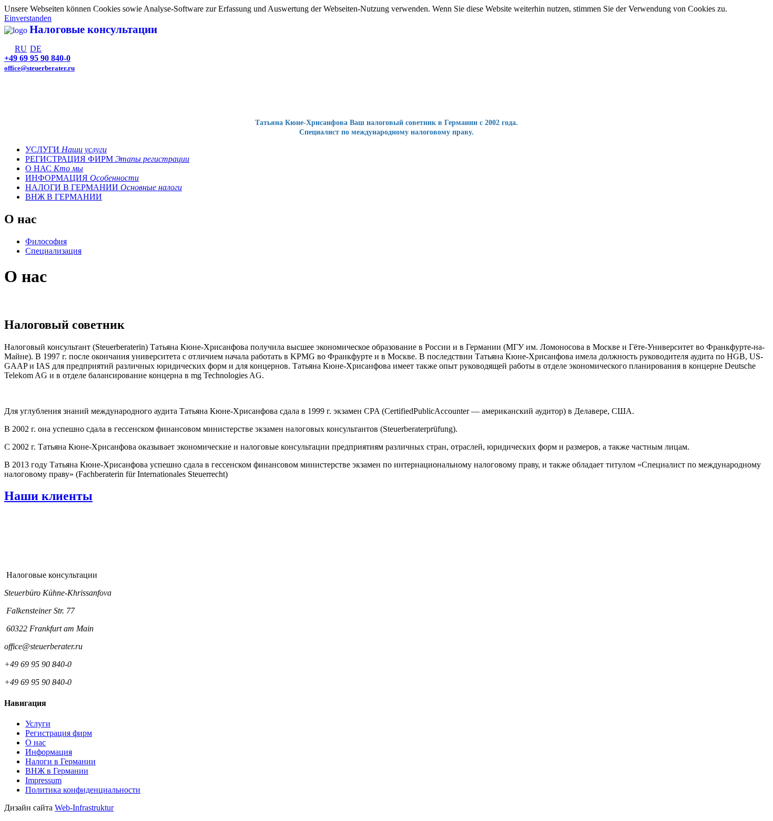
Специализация (53, 250)
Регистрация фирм (58, 733)
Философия (46, 241)
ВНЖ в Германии (56, 770)
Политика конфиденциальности (82, 789)
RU (21, 48)
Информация (48, 751)
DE (36, 48)
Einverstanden (28, 18)
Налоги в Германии (60, 761)
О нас (35, 742)
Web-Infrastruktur (84, 807)
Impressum (43, 780)
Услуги (37, 723)
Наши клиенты (48, 496)
